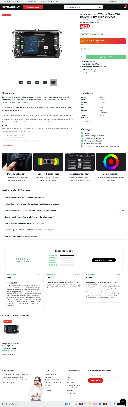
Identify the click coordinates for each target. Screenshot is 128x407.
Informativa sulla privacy (53, 382)
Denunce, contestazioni (52, 380)
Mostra (86, 122)
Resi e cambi (70, 382)
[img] (11, 275)
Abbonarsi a (95, 380)
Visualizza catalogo (32, 7)
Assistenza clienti (73, 371)
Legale (47, 371)
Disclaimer (48, 377)
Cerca (100, 7)
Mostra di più (7, 145)
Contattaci (113, 2)
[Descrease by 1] (84, 58)
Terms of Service (50, 374)
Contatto (69, 377)
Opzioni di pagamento (73, 385)
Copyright (48, 390)
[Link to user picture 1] (24, 283)
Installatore (70, 380)
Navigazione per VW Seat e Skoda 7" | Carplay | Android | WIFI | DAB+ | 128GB (11, 346)
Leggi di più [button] (11, 305)
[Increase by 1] (84, 55)
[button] (53, 255)
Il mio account (71, 393)
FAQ (46, 388)
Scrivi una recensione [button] (103, 260)
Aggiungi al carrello (106, 57)
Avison (106, 20)
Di (67, 374)
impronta (47, 385)
